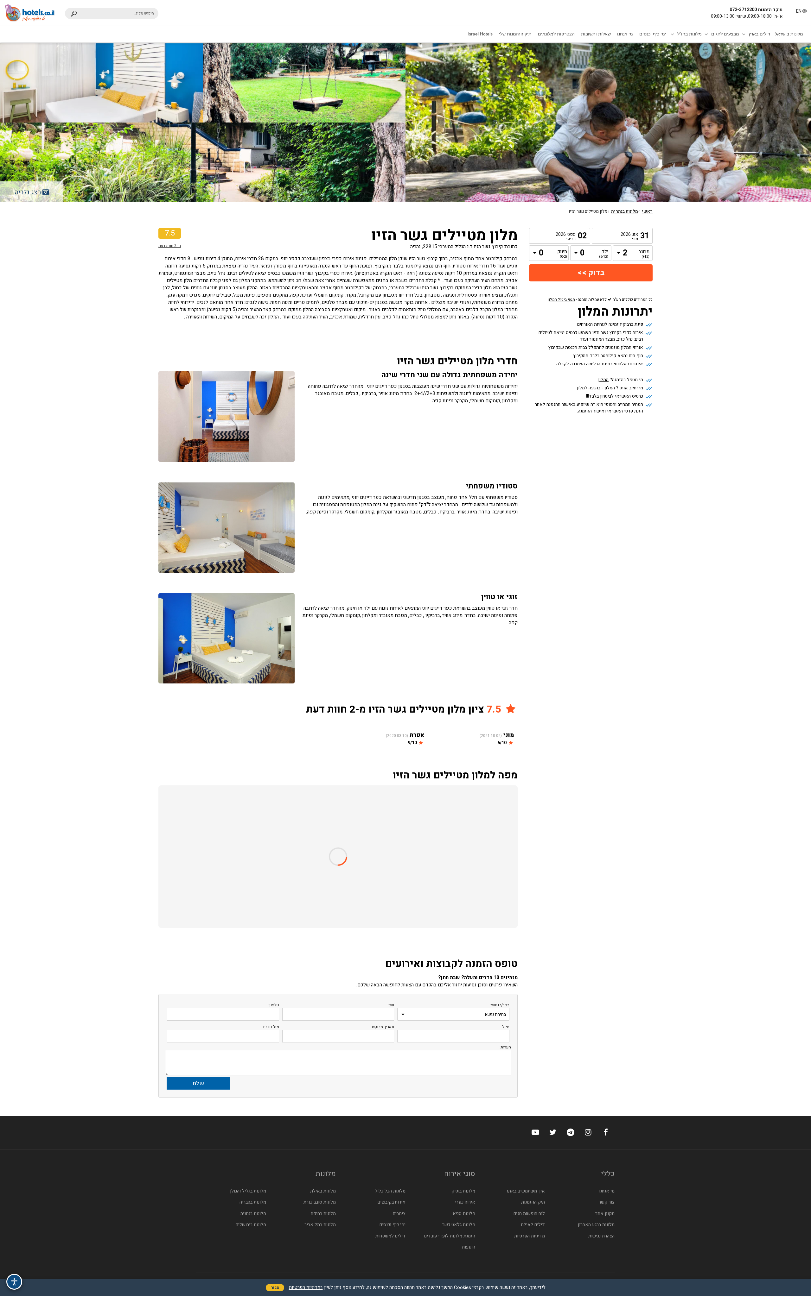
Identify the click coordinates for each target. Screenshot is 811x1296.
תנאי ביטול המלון (561, 299)
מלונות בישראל (789, 33)
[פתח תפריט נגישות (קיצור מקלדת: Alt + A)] (14, 1282)
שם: (391, 1005)
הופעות (468, 1247)
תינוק (562, 254)
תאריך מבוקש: (382, 1027)
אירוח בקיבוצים (392, 1202)
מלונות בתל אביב (320, 1224)
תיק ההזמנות (533, 1202)
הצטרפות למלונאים (556, 33)
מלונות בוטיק (463, 1191)
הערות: (505, 1047)
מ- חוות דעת (169, 246)
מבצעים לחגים (725, 33)
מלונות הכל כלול (390, 1191)
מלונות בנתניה (253, 1213)
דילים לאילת (533, 1224)
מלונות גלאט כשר (458, 1224)
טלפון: (273, 1005)
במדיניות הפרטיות (306, 1287)
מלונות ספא (464, 1213)
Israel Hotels (480, 33)
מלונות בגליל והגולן (248, 1191)
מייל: (505, 1027)
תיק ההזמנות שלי (515, 33)
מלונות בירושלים (251, 1224)
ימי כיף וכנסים (652, 33)
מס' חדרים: (270, 1027)
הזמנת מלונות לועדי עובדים (449, 1236)
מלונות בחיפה (323, 1213)
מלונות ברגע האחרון (596, 1224)
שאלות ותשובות (596, 33)
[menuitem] (789, 34)
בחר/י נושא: (499, 1005)
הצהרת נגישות (601, 1236)
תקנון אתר (605, 1213)
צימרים (399, 1213)
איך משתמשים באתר (525, 1191)
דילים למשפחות (390, 1236)
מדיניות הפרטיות (529, 1236)
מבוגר (644, 254)
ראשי (647, 211)
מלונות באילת (323, 1191)
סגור (275, 1287)
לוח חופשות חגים (529, 1213)
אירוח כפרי (465, 1202)
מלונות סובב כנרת (319, 1202)
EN (798, 11)
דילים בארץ (759, 33)
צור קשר (607, 1202)
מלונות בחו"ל (689, 33)
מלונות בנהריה (624, 211)
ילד (603, 254)
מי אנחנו (625, 33)
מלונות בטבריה (252, 1202)
